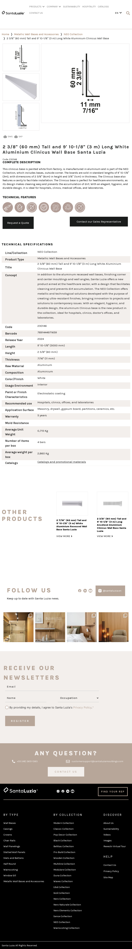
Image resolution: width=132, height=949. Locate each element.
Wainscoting (10, 869)
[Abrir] (18, 627)
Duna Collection (62, 875)
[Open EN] (120, 13)
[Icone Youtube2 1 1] (72, 791)
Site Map (108, 877)
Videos (107, 834)
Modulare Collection (64, 869)
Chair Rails (9, 840)
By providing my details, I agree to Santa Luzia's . (50, 707)
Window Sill (9, 875)
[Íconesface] (79, 590)
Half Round (9, 863)
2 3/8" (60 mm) (47, 352)
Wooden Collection (63, 858)
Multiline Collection (64, 863)
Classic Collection (63, 828)
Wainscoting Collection (66, 928)
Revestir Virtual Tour (114, 846)
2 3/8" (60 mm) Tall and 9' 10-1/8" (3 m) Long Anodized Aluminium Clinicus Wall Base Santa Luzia (111, 525)
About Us (108, 823)
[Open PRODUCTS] (43, 6)
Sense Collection (62, 916)
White (41, 378)
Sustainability (111, 828)
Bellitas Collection (63, 846)
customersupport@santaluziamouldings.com (97, 761)
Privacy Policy (82, 707)
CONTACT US (36, 12)
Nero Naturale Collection (67, 904)
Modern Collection (63, 823)
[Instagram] (30, 639)
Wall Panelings (11, 846)
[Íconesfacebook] (62, 791)
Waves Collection (63, 881)
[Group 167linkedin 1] (85, 590)
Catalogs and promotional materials (61, 461)
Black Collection (62, 840)
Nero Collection (62, 898)
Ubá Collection (61, 887)
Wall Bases (9, 823)
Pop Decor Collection (65, 834)
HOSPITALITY (89, 6)
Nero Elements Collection (67, 910)
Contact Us (109, 865)
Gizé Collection (61, 893)
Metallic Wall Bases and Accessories (36, 34)
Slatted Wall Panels (14, 852)
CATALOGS (103, 6)
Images (107, 840)
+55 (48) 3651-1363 (27, 761)
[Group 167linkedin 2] (67, 791)
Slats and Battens (13, 858)
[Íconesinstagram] (100, 591)
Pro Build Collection (64, 852)
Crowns (7, 834)
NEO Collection (73, 34)
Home (5, 34)
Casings (8, 828)
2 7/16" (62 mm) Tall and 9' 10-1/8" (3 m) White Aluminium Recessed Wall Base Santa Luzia (71, 525)
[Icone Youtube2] (90, 590)
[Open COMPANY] (60, 6)
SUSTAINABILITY (71, 6)
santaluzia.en (18, 615)
